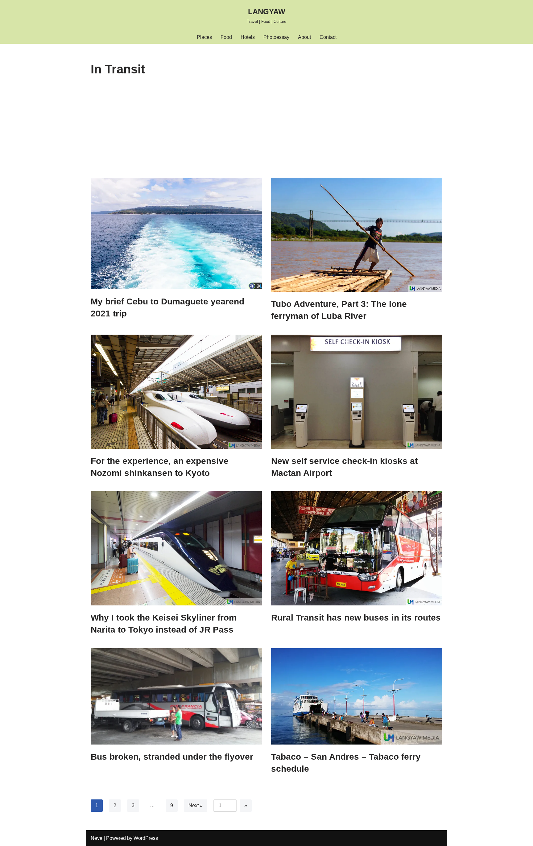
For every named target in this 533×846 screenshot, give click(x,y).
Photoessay (276, 37)
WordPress (146, 838)
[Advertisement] (266, 131)
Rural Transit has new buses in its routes (356, 617)
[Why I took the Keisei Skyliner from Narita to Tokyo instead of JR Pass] (176, 548)
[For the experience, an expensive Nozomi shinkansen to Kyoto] (176, 392)
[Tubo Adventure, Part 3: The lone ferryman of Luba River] (356, 235)
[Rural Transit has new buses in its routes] (356, 548)
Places (204, 37)
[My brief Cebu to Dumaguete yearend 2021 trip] (176, 233)
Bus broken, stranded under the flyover (172, 756)
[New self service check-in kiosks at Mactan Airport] (356, 392)
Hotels (248, 37)
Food (226, 37)
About (304, 37)
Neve (96, 838)
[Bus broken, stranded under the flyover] (176, 696)
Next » (195, 805)
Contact (328, 37)
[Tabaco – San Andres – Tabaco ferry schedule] (356, 696)
